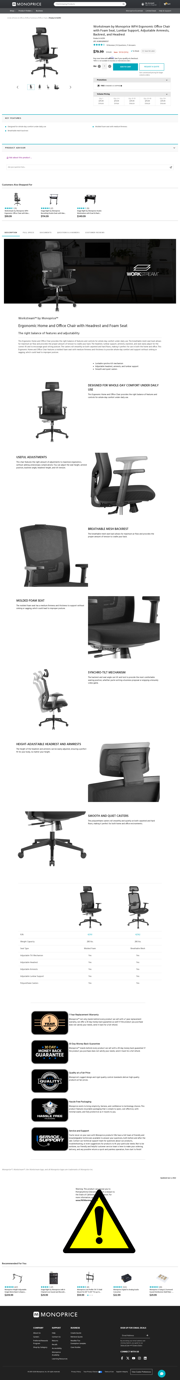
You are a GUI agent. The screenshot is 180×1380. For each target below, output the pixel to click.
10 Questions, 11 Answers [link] (126, 45)
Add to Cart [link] (125, 66)
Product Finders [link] (25, 10)
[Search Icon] (123, 4)
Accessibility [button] (57, 1348)
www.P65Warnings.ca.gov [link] (87, 1200)
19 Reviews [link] (110, 45)
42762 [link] (137, 934)
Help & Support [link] (165, 11)
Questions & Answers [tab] (68, 233)
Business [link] (39, 10)
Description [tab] (11, 233)
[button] (149, 4)
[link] (26, 4)
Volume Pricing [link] (103, 94)
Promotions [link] (101, 79)
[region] (90, 163)
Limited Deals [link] (151, 11)
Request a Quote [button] (151, 66)
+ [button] (109, 66)
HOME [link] (9, 18)
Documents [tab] (46, 233)
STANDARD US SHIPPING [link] (110, 85)
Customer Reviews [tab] (94, 233)
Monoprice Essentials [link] (134, 11)
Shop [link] (12, 10)
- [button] (99, 66)
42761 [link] (90, 934)
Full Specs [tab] (28, 233)
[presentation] (11, 232)
